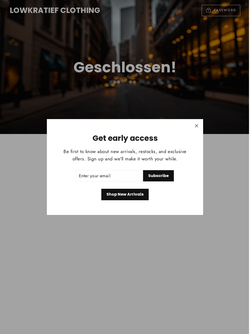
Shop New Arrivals (125, 194)
